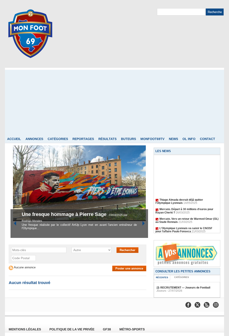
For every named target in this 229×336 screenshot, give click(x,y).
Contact (207, 139)
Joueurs (161, 290)
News (173, 139)
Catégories (58, 139)
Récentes (162, 277)
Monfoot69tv (152, 139)
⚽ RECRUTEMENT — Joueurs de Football (183, 287)
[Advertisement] (114, 101)
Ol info (188, 139)
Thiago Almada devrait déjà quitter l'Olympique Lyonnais (179, 200)
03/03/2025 (116, 215)
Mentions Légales (25, 329)
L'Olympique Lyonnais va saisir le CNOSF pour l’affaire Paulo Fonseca (183, 228)
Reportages (83, 139)
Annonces (34, 139)
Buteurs (128, 139)
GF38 (107, 329)
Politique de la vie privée (72, 329)
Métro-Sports (132, 329)
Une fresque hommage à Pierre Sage (65, 214)
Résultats (107, 139)
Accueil (14, 139)
